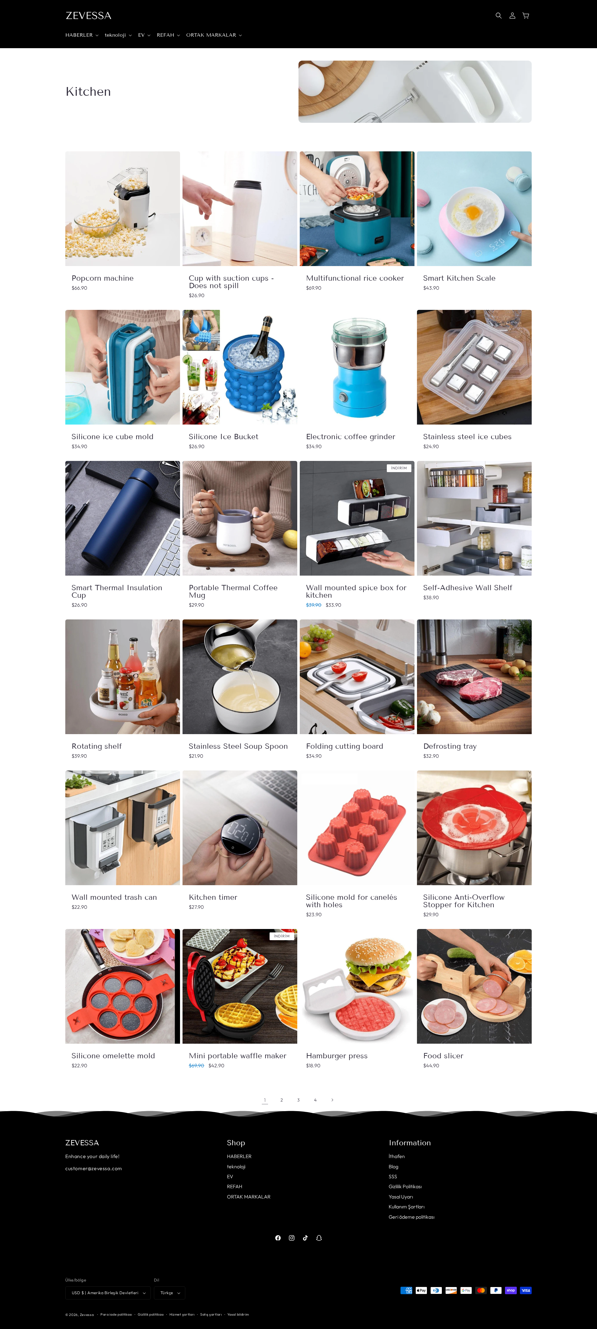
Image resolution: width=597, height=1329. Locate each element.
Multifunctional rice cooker (355, 278)
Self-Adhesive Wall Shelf (467, 587)
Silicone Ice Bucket (223, 436)
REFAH (234, 1186)
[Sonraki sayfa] (332, 1100)
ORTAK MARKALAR (249, 1196)
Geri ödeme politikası (411, 1217)
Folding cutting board (344, 746)
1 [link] (265, 1100)
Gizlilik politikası (151, 1314)
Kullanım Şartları (406, 1206)
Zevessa (87, 1315)
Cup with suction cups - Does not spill (231, 281)
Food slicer (443, 1056)
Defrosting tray (450, 746)
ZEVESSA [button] (82, 1143)
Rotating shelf (97, 746)
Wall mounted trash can (114, 897)
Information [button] (410, 1143)
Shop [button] (236, 1143)
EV (230, 1176)
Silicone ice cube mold (113, 436)
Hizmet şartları (182, 1314)
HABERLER (239, 1156)
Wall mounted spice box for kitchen (356, 591)
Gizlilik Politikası (405, 1186)
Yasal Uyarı (401, 1196)
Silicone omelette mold (113, 1056)
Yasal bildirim (238, 1314)
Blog (393, 1166)
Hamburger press (337, 1056)
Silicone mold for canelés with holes (351, 901)
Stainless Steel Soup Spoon (238, 746)
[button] (81, 35)
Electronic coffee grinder (350, 436)
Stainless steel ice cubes (467, 436)
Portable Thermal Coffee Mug (233, 591)
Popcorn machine (103, 278)
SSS (393, 1176)
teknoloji (236, 1166)
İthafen (397, 1156)
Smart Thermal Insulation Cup (117, 591)
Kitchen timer (213, 897)
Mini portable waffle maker (237, 1056)
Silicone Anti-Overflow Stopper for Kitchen (464, 901)
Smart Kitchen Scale (459, 278)
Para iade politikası (116, 1314)
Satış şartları (211, 1314)
